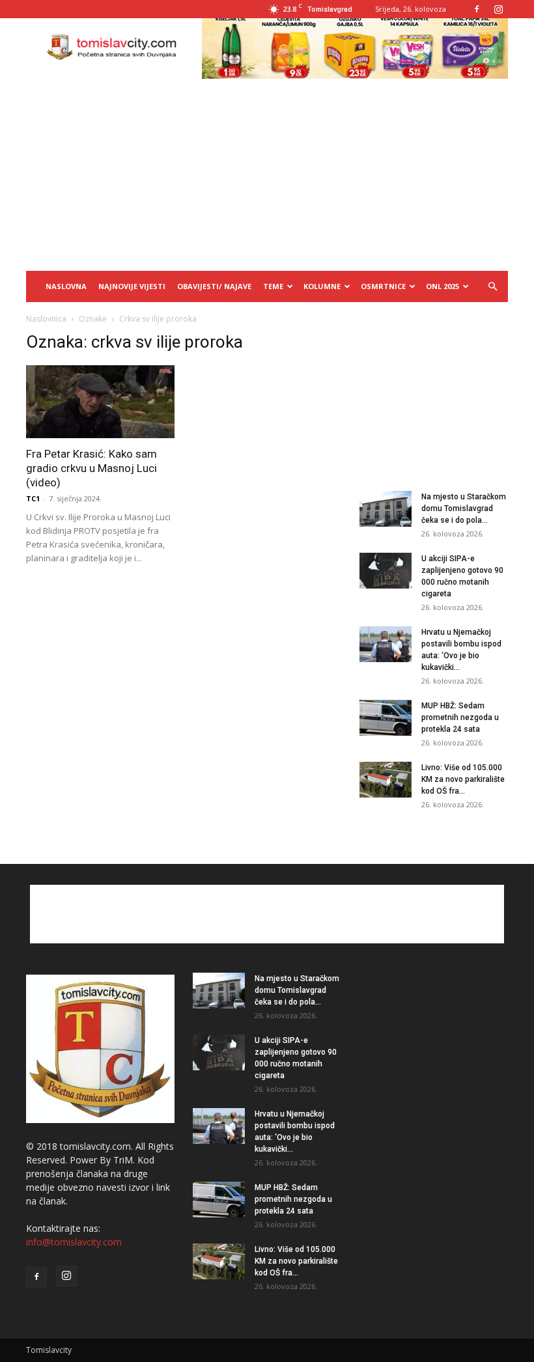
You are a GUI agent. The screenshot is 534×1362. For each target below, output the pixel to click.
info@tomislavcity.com (74, 1242)
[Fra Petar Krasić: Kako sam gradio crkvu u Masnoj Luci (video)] (100, 401)
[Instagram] (498, 9)
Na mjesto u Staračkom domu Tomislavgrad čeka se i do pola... (463, 508)
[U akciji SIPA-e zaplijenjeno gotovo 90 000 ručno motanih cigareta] (385, 571)
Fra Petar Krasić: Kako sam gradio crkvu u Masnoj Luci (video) (91, 468)
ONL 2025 (442, 286)
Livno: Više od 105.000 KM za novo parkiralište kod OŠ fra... (463, 779)
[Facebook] (476, 9)
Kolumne (322, 286)
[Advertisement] (267, 173)
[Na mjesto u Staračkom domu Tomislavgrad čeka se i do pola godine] (385, 509)
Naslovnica (46, 318)
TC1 (33, 498)
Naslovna (66, 286)
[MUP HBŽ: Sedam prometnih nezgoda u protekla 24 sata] (385, 718)
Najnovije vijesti (131, 286)
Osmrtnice (383, 286)
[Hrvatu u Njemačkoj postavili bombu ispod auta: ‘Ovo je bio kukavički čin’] (385, 644)
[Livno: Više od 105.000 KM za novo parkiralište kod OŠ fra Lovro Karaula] (385, 780)
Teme (273, 286)
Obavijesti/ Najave (214, 286)
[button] (492, 287)
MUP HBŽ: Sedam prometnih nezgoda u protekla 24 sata (460, 717)
